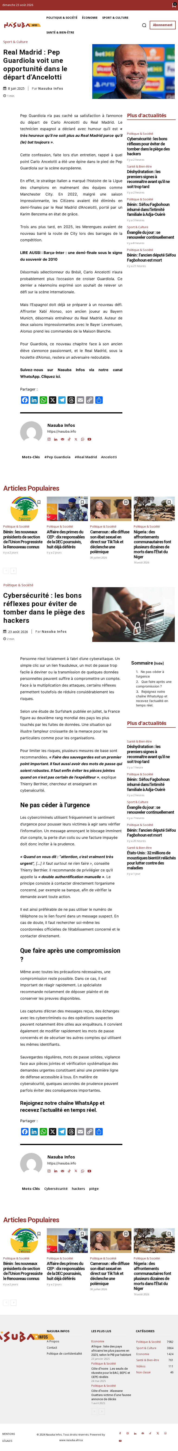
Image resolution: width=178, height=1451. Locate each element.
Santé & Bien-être (139, 166)
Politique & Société (140, 133)
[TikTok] (69, 438)
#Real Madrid (86, 457)
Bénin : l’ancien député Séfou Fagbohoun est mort (151, 258)
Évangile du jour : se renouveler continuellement (150, 235)
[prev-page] (6, 571)
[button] (144, 25)
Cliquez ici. (51, 376)
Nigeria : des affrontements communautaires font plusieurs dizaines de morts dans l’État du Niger (152, 544)
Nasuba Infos (50, 88)
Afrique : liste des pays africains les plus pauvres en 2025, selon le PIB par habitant (111, 1350)
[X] (76, 438)
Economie (97, 1341)
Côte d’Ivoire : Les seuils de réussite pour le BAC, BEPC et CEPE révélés (110, 1373)
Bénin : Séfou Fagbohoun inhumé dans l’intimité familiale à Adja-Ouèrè (148, 209)
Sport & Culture (15, 41)
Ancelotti (109, 457)
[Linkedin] (55, 438)
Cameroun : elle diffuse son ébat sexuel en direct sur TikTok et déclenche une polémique (109, 541)
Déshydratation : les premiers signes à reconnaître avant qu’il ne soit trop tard (148, 179)
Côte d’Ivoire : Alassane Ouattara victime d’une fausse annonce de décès (111, 1395)
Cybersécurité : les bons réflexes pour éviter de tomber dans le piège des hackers (148, 146)
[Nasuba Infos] (23, 25)
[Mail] (62, 438)
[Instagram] (49, 438)
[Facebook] (120, 1433)
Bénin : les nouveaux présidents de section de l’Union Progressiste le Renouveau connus (22, 539)
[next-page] (13, 571)
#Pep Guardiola (57, 457)
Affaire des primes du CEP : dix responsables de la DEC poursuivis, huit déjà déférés (66, 539)
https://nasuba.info (61, 431)
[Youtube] (89, 438)
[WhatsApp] (82, 438)
